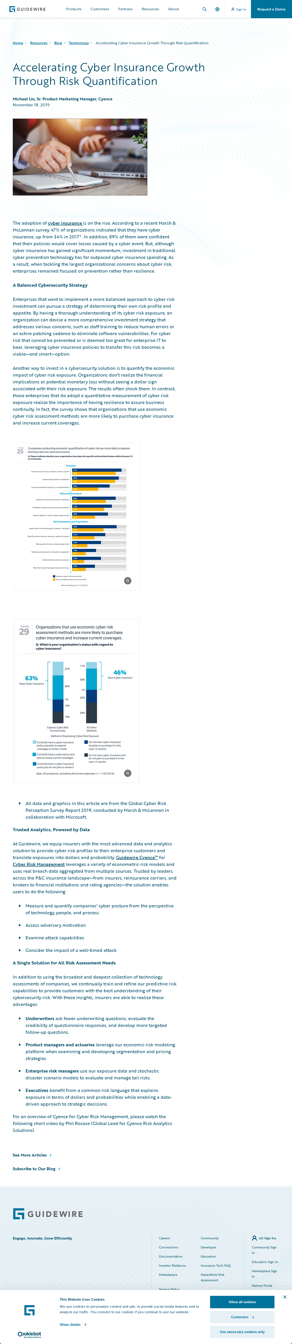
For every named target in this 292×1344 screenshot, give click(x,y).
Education (208, 1256)
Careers (164, 1238)
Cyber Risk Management (39, 864)
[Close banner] (285, 1297)
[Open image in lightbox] (95, 517)
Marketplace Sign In (264, 1273)
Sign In (241, 9)
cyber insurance (65, 222)
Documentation (171, 1256)
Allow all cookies (242, 1302)
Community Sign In (264, 1250)
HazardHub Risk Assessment (212, 1277)
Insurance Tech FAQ (216, 1265)
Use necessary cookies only (242, 1332)
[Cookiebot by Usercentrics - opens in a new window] (30, 1335)
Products (73, 9)
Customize (239, 1317)
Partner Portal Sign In (262, 1288)
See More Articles (30, 1155)
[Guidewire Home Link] (48, 1213)
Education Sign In (265, 1261)
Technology (79, 43)
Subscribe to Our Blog (34, 1169)
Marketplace (168, 1274)
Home (18, 43)
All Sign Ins (267, 1238)
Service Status (169, 1289)
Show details (70, 1324)
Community (210, 1238)
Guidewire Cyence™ (137, 857)
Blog (58, 43)
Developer (208, 1247)
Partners (125, 9)
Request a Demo (271, 9)
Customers (100, 9)
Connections (168, 1247)
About (173, 9)
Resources (150, 9)
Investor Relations (172, 1265)
